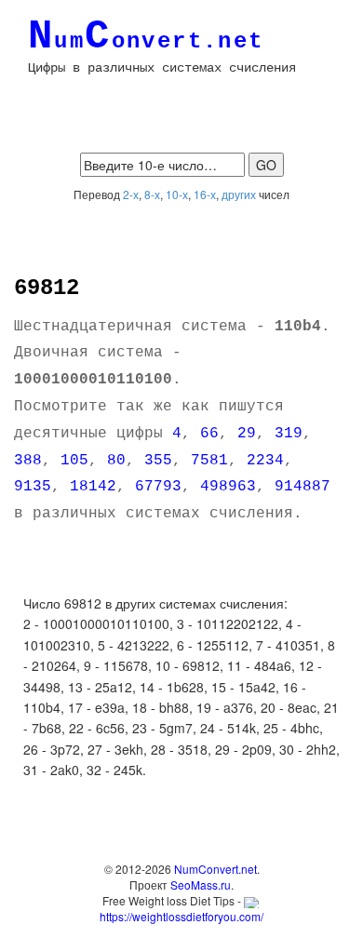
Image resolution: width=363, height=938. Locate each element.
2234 (265, 460)
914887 (302, 486)
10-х (177, 194)
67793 (158, 486)
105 (74, 460)
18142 (93, 486)
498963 (228, 486)
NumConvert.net (215, 869)
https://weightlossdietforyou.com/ (181, 916)
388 (28, 460)
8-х (152, 194)
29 (246, 433)
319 (288, 433)
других (239, 194)
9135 (32, 486)
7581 (209, 460)
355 (158, 460)
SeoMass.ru (200, 884)
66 (209, 433)
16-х (205, 194)
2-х (131, 194)
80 (116, 460)
